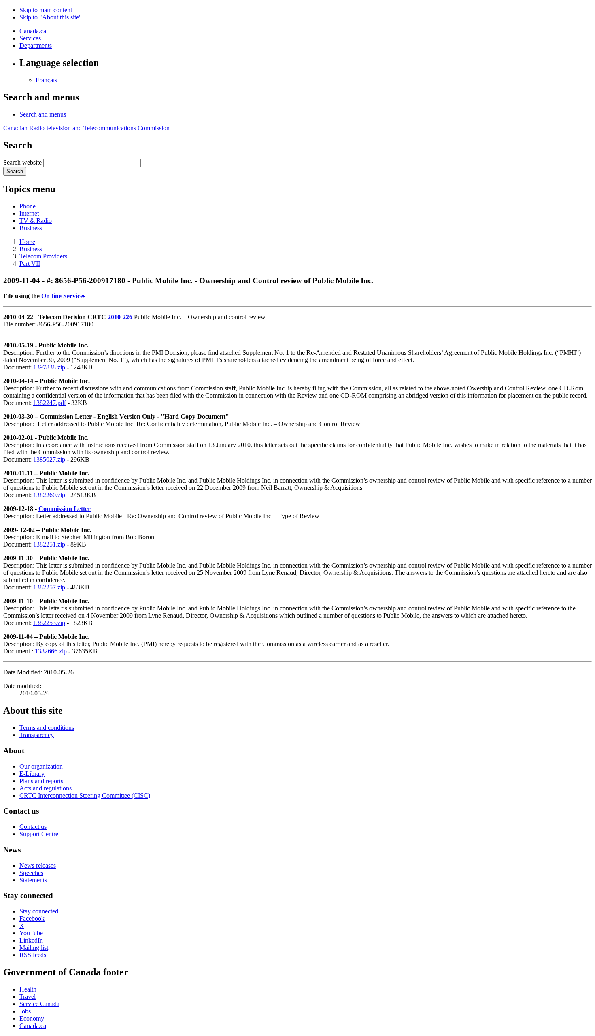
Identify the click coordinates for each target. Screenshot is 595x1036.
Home (27, 241)
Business (30, 228)
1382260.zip (49, 495)
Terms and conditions (46, 727)
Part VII (29, 263)
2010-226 (120, 317)
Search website (22, 162)
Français (46, 79)
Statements (33, 880)
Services (30, 38)
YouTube (31, 933)
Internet (29, 213)
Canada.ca (32, 31)
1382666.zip (51, 651)
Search (14, 171)
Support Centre (38, 833)
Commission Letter (64, 508)
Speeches (31, 872)
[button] (42, 114)
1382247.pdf (49, 402)
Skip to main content (45, 9)
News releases (37, 865)
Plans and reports (41, 781)
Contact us (33, 826)
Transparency (36, 734)
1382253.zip (49, 622)
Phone (27, 206)
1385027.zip (49, 459)
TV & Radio (35, 220)
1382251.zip (49, 544)
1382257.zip (49, 587)
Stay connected (38, 911)
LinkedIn (31, 940)
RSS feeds (32, 954)
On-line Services (63, 295)
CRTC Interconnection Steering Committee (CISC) (84, 795)
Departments (35, 45)
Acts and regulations (45, 788)
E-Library (32, 773)
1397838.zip (49, 367)
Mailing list (33, 947)
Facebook (32, 918)
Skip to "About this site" (50, 17)
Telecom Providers (43, 256)
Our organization (41, 766)
